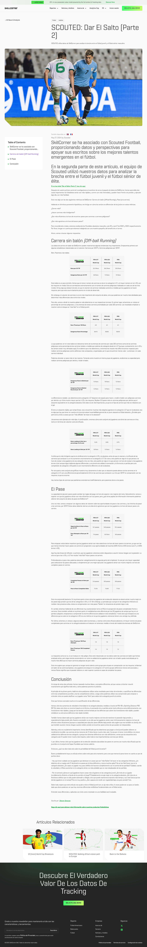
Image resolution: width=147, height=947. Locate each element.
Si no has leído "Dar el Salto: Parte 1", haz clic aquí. (68, 186)
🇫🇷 (71, 134)
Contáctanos (99, 936)
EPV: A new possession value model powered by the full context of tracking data (75, 2)
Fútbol (72, 933)
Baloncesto (74, 929)
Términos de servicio (119, 943)
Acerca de (98, 925)
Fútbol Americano (76, 925)
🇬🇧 (68, 134)
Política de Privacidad (27, 935)
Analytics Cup (94, 8)
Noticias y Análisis (68, 8)
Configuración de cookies (135, 943)
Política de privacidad (105, 943)
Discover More (110, 2)
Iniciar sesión (114, 8)
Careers (98, 929)
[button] (54, 8)
